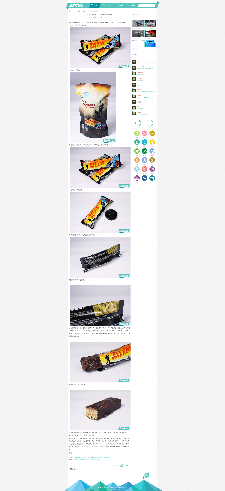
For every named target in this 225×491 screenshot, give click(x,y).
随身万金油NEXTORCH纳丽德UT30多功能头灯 (155, 38)
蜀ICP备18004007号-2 (122, 487)
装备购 (132, 5)
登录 (150, 127)
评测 (74, 11)
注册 (138, 127)
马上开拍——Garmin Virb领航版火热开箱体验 (143, 48)
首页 (70, 11)
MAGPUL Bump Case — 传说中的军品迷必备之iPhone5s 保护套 (91, 457)
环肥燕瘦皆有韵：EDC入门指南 (139, 38)
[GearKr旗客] (78, 6)
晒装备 (108, 5)
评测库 (96, 5)
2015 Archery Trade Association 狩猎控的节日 (86, 459)
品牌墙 (120, 5)
